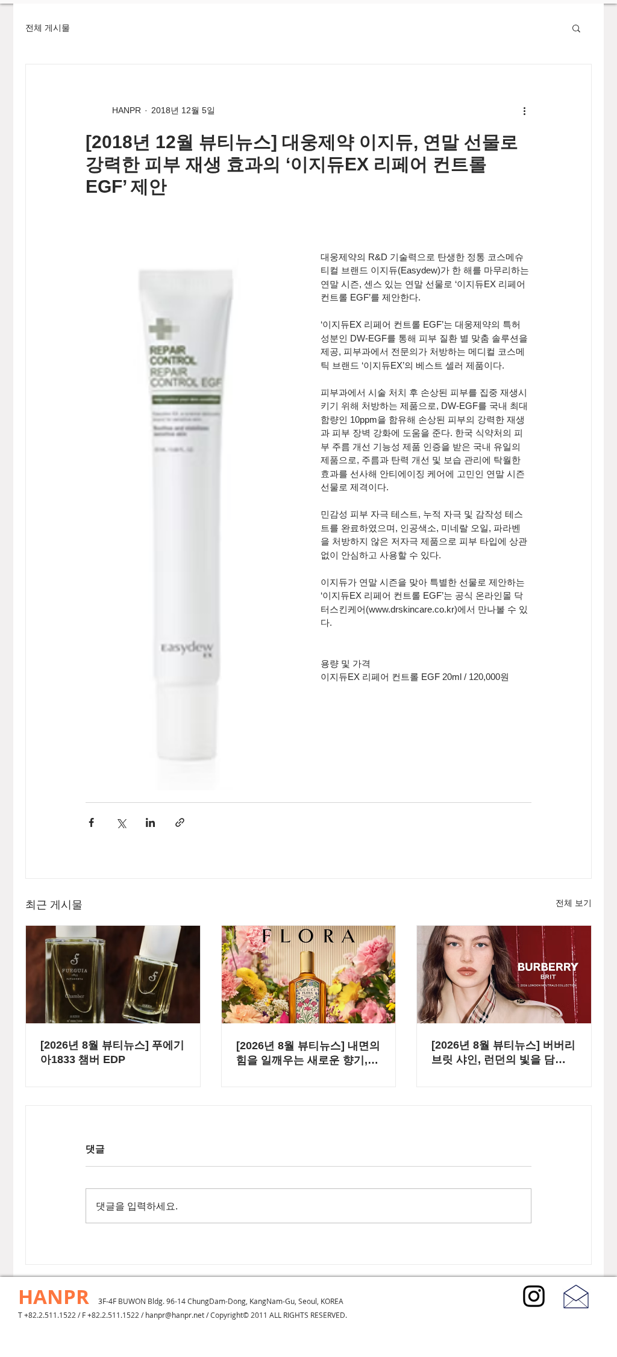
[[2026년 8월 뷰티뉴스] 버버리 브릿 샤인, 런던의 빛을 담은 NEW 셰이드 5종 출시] (504, 974)
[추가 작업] (524, 110)
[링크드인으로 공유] (150, 822)
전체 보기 (574, 903)
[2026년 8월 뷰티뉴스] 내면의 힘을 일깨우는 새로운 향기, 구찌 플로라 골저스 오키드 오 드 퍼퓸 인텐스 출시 (308, 1053)
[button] (576, 28)
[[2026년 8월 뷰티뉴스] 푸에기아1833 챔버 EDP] (113, 974)
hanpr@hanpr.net (174, 1315)
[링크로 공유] (180, 822)
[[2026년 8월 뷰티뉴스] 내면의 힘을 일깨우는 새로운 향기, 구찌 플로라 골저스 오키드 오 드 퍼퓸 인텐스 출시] (309, 974)
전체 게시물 (47, 27)
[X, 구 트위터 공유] (121, 822)
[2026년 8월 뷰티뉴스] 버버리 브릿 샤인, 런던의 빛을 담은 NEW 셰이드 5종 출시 (503, 1053)
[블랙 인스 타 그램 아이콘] (533, 1296)
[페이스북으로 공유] (91, 822)
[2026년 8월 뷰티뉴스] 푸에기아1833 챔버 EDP (112, 1052)
